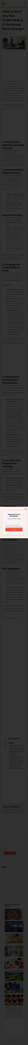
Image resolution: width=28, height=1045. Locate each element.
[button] (25, 509)
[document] (14, 522)
